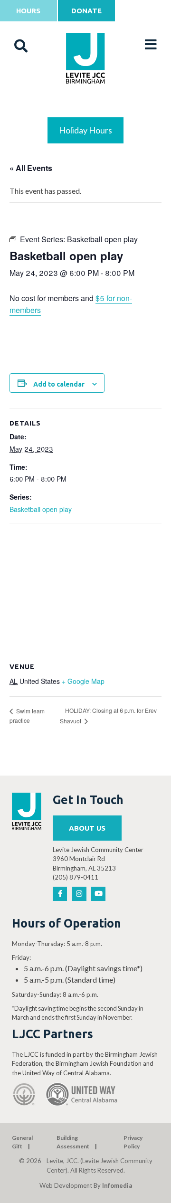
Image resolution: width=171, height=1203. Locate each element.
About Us (87, 828)
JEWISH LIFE (85, 105)
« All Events (31, 167)
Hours (28, 11)
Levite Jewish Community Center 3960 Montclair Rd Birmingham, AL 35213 (98, 859)
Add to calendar (59, 384)
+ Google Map (83, 681)
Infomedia (117, 1185)
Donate (86, 11)
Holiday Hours (85, 130)
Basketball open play (41, 509)
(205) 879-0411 (75, 877)
